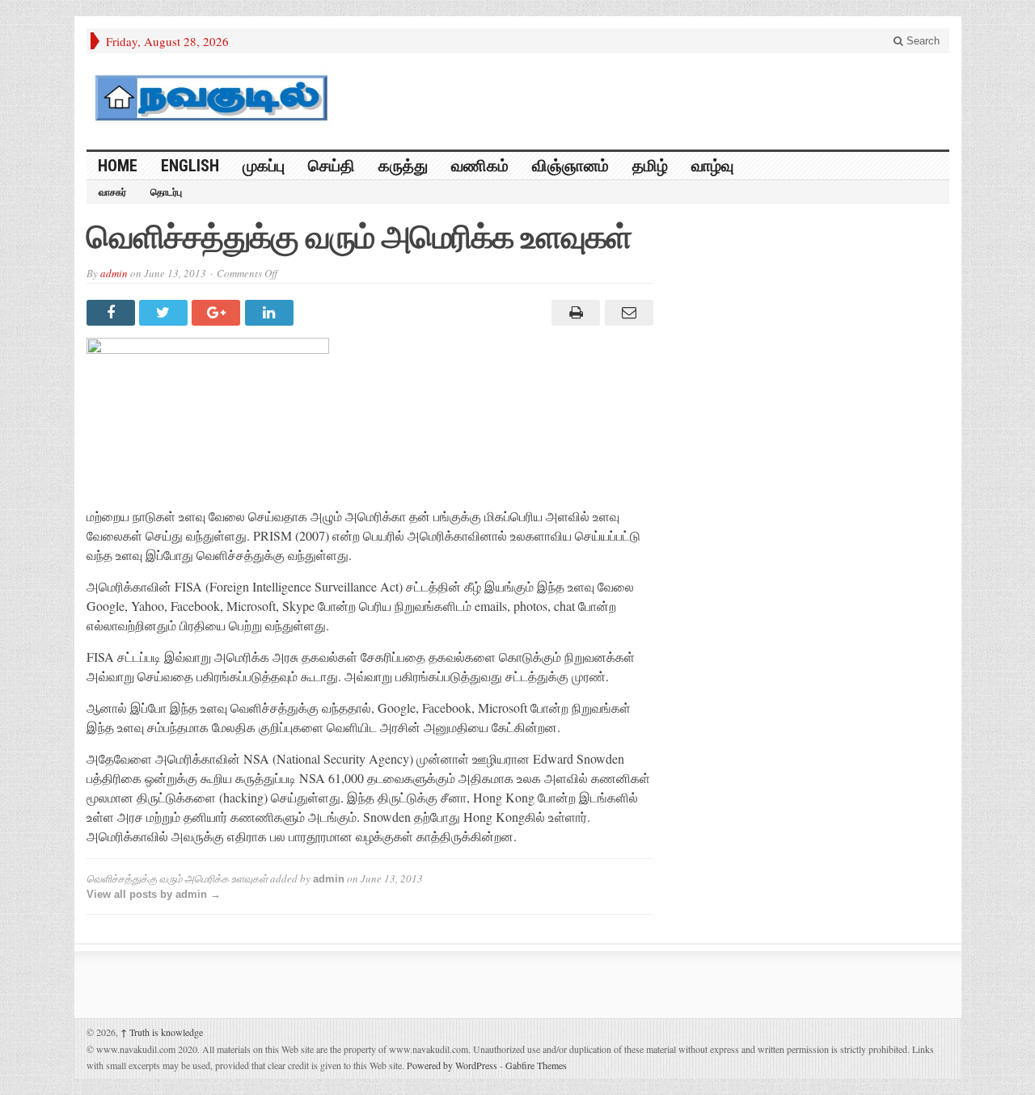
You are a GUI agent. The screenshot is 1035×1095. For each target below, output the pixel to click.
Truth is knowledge (161, 1032)
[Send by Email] (626, 313)
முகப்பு (264, 165)
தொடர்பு (166, 192)
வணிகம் (480, 165)
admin (114, 273)
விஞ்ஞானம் (570, 165)
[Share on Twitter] (165, 313)
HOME (117, 165)
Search (921, 41)
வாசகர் (112, 192)
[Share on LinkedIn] (271, 313)
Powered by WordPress (452, 1065)
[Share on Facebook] (113, 313)
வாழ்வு (712, 165)
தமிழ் (650, 165)
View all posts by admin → (154, 894)
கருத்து (403, 165)
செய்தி (331, 165)
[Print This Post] (573, 313)
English (190, 165)
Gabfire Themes (536, 1065)
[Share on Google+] (218, 313)
